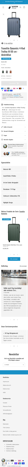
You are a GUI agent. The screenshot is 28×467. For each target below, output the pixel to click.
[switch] (3, 465)
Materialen (6, 424)
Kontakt (5, 402)
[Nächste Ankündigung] (25, 2)
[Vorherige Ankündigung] (3, 2)
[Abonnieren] (23, 365)
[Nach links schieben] (10, 40)
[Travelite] (6, 44)
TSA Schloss (6, 427)
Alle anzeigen (14, 259)
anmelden (16, 95)
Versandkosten (7, 410)
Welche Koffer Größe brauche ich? (12, 434)
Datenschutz (6, 388)
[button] (3, 7)
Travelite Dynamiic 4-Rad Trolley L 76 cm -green (12, 245)
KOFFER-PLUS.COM (16, 466)
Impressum (6, 381)
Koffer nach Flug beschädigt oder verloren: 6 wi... (13, 289)
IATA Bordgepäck (7, 413)
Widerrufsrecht (7, 385)
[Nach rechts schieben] (17, 40)
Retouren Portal (7, 406)
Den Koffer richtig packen (10, 431)
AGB (4, 392)
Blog (4, 420)
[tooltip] (3, 72)
